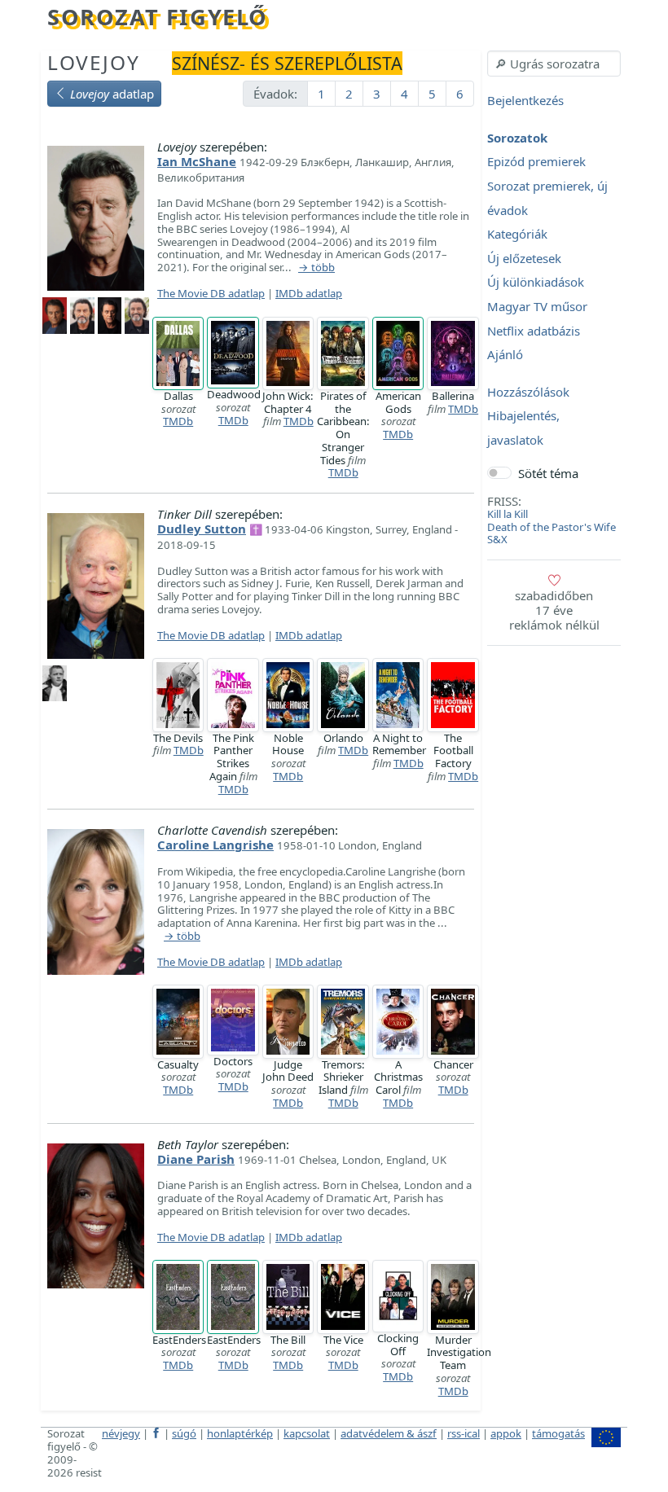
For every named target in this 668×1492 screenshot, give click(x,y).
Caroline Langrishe (215, 844)
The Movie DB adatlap (211, 293)
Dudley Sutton (201, 528)
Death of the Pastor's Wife (551, 527)
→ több (316, 267)
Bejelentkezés (525, 101)
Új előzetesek (524, 258)
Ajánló (505, 355)
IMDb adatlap (308, 293)
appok (505, 1433)
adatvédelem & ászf (389, 1433)
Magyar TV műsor (537, 306)
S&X (497, 539)
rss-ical (463, 1433)
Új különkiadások (535, 282)
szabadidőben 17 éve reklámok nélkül (554, 610)
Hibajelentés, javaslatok (523, 428)
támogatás (558, 1433)
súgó (184, 1433)
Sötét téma (548, 473)
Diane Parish (196, 1159)
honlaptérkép (240, 1433)
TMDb (178, 421)
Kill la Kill (507, 514)
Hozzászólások (528, 392)
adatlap (112, 94)
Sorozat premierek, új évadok (547, 198)
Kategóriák (517, 234)
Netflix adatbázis (533, 331)
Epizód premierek (536, 162)
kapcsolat (306, 1433)
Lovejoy (93, 62)
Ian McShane (196, 161)
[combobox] (554, 63)
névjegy (121, 1433)
